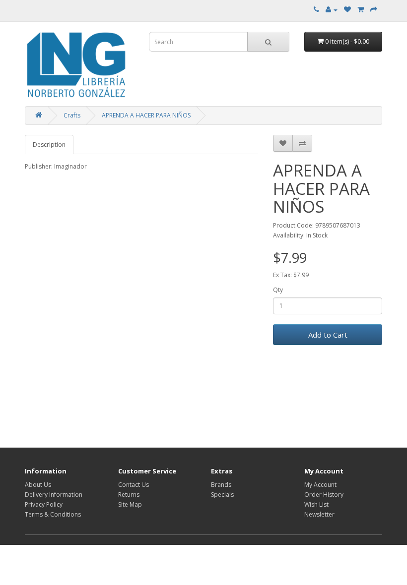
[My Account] (332, 9)
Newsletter (319, 514)
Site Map (130, 504)
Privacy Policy (44, 504)
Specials (222, 494)
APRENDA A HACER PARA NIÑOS (146, 115)
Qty (278, 290)
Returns (128, 494)
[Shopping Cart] (360, 9)
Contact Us (133, 484)
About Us (38, 484)
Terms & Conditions (53, 514)
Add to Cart (327, 335)
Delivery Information (53, 494)
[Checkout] (373, 9)
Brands (221, 484)
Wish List (316, 504)
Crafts (72, 115)
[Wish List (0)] (347, 9)
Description (49, 144)
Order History (323, 494)
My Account (320, 484)
